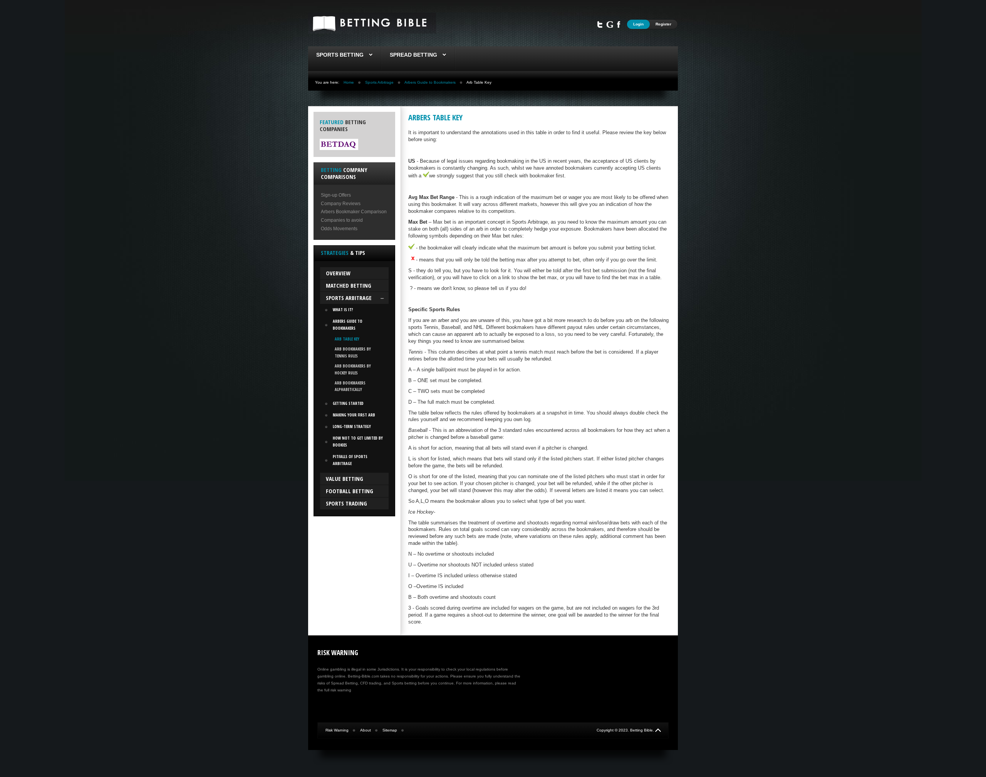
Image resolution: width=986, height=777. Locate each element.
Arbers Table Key (435, 117)
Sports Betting (340, 55)
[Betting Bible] (372, 32)
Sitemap (389, 730)
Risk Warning (337, 730)
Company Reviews (341, 203)
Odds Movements (339, 228)
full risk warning (337, 690)
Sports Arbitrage (379, 82)
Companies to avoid (342, 220)
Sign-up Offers (336, 195)
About (365, 730)
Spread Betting (413, 55)
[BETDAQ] (339, 148)
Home (349, 82)
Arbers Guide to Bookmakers (430, 82)
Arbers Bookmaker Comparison (354, 211)
